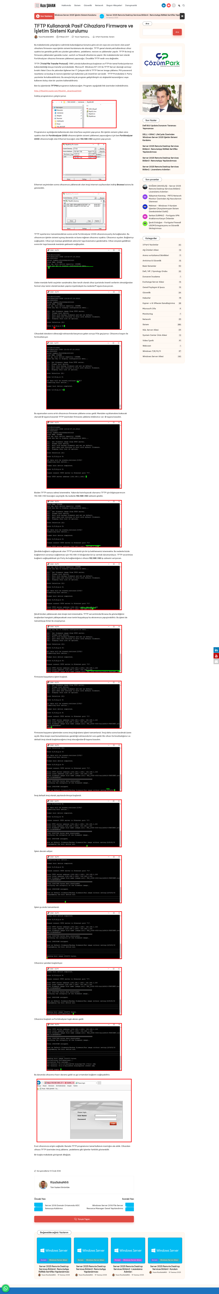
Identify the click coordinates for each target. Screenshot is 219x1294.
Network (147, 319)
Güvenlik (147, 292)
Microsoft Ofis (149, 308)
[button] (59, 1187)
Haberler (147, 298)
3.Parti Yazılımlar (101, 37)
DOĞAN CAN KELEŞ (158, 186)
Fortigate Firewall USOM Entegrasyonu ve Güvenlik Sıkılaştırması (165, 225)
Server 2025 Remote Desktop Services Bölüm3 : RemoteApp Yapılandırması (178, 15)
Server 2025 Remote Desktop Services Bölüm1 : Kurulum (165, 1267)
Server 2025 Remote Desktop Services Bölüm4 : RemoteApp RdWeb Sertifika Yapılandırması (94, 15)
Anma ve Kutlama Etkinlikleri (156, 255)
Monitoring (148, 314)
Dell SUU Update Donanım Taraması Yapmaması (159, 127)
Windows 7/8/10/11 (152, 351)
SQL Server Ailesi (151, 330)
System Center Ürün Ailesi (155, 335)
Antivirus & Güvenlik (152, 260)
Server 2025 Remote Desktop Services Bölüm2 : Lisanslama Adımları (161, 168)
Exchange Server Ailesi (153, 282)
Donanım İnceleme (151, 276)
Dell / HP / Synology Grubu (155, 271)
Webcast (147, 346)
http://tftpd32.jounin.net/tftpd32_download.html (57, 91)
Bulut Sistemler (149, 266)
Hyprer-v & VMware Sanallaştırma (159, 303)
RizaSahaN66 (59, 1182)
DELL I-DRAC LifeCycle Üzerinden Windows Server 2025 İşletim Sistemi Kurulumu (160, 137)
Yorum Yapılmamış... (82, 37)
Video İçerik (148, 340)
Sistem (111, 37)
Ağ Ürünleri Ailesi (151, 250)
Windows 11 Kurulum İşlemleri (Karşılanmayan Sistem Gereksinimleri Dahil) (164, 208)
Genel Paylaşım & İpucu (154, 287)
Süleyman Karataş (157, 195)
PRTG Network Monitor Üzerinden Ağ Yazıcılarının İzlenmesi (165, 198)
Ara (147, 23)
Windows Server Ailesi (153, 356)
